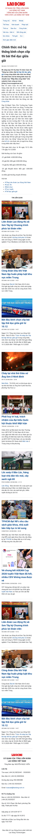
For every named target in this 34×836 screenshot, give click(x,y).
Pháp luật (25, 25)
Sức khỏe (6, 36)
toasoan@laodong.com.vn (15, 788)
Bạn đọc (14, 28)
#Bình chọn (9, 187)
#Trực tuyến (9, 189)
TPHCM (8, 539)
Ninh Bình (5, 383)
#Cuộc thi (8, 185)
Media (21, 21)
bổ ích (7, 141)
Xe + (21, 36)
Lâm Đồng (5, 486)
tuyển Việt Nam (7, 592)
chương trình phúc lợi (19, 237)
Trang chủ (6, 21)
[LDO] (17, 210)
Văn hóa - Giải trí (8, 32)
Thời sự (5, 28)
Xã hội (14, 21)
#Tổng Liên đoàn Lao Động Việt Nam (18, 182)
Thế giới (15, 36)
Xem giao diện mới (9, 40)
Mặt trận (25, 441)
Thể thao (6, 25)
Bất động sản (21, 32)
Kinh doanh (15, 25)
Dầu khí (12, 284)
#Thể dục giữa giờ (11, 191)
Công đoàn (23, 28)
